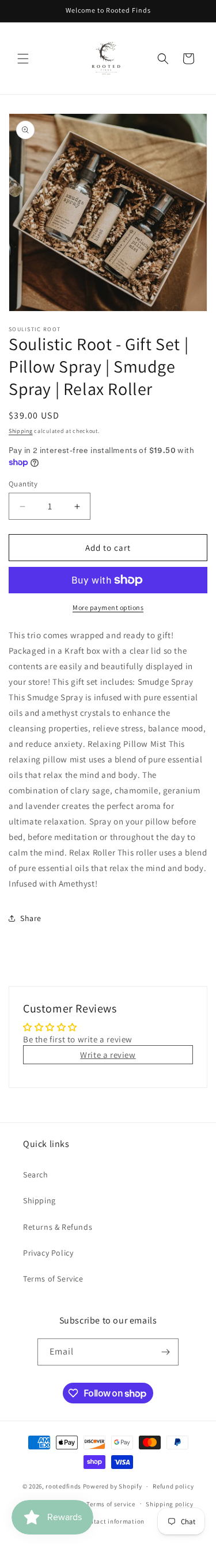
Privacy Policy (48, 1253)
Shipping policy (170, 1504)
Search (35, 1174)
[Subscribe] (165, 1351)
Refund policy (173, 1486)
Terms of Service (53, 1278)
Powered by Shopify (112, 1486)
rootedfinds (63, 1486)
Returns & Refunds (57, 1227)
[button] (23, 58)
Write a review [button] (107, 1054)
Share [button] (30, 918)
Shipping (21, 431)
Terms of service (110, 1504)
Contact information (113, 1521)
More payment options (108, 607)
